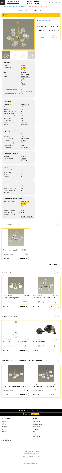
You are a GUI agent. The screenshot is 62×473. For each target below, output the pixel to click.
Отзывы (34, 431)
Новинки (4, 428)
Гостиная (28, 206)
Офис (23, 208)
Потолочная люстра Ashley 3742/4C (14, 386)
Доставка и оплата (37, 421)
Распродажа (4, 426)
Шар (22, 145)
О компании (6, 418)
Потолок (24, 201)
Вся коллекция (53, 264)
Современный (25, 76)
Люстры (14, 6)
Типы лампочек (36, 436)
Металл (28, 87)
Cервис (35, 418)
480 (22, 109)
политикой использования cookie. (31, 456)
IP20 (22, 210)
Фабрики (4, 423)
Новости (35, 433)
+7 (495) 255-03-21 (33, 3)
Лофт (22, 78)
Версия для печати (44, 20)
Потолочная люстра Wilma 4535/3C (14, 298)
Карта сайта (4, 431)
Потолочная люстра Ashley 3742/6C (44, 386)
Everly (23, 70)
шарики (23, 216)
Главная (4, 6)
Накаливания (25, 105)
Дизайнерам (35, 429)
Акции (3, 429)
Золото (23, 85)
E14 (22, 118)
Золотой (24, 81)
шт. (26, 414)
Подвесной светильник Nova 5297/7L (15, 342)
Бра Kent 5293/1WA (39, 342)
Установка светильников (38, 423)
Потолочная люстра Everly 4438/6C (14, 250)
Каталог (9, 6)
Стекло (23, 87)
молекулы (30, 216)
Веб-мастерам (36, 428)
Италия (23, 65)
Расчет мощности (26, 91)
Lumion (23, 67)
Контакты (4, 421)
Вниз (27, 147)
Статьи (34, 434)
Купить (22, 258)
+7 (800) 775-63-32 (33, 1)
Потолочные (21, 6)
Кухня (23, 206)
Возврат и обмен (36, 426)
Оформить (35, 414)
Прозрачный (25, 83)
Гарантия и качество (37, 424)
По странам (4, 424)
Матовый (24, 140)
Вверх (23, 147)
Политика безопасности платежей (31, 446)
